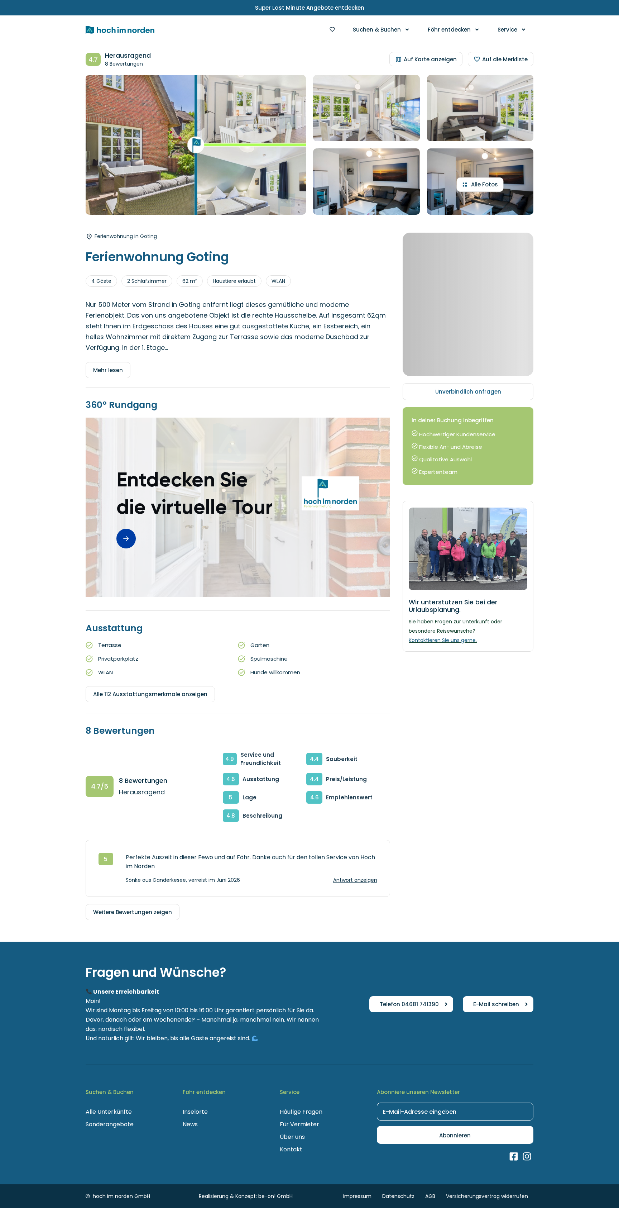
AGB (430, 1196)
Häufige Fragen (301, 1112)
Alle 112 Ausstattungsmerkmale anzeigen (150, 694)
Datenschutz (398, 1196)
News (190, 1124)
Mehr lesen (108, 370)
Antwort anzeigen (355, 880)
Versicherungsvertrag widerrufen (487, 1196)
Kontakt (291, 1149)
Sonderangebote (110, 1124)
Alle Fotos (484, 184)
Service (507, 29)
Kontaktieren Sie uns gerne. (443, 640)
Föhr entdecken (449, 29)
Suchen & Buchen (377, 29)
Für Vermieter (299, 1124)
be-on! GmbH (275, 1196)
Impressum (357, 1196)
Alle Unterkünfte (109, 1112)
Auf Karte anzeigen (430, 59)
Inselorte (195, 1112)
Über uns (292, 1137)
